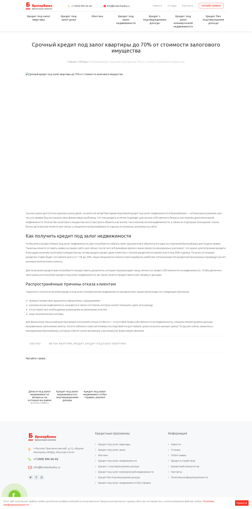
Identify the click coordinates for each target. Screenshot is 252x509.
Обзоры (35, 343)
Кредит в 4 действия (183, 460)
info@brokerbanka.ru (46, 467)
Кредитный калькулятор (185, 466)
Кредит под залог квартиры (38, 18)
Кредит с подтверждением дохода (154, 19)
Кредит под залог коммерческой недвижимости (183, 21)
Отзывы (172, 5)
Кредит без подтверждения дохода (213, 19)
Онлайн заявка (211, 5)
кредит (79, 343)
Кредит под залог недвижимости (126, 19)
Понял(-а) (242, 503)
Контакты (187, 5)
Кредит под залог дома (68, 18)
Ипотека (97, 16)
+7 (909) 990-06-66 (45, 459)
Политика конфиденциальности (189, 477)
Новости (157, 5)
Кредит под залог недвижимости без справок (124, 482)
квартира (65, 343)
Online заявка (178, 455)
